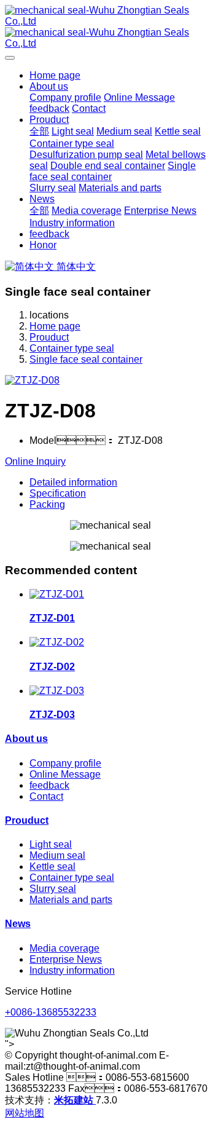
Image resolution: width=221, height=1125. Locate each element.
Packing (47, 504)
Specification (57, 493)
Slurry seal (52, 888)
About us (26, 738)
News (18, 923)
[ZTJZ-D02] (56, 642)
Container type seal (71, 348)
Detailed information (73, 482)
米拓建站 (75, 1100)
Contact (46, 796)
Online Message (65, 774)
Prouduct (49, 337)
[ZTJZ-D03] (56, 690)
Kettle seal (52, 866)
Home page (54, 75)
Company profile (65, 763)
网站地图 (24, 1113)
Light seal (50, 844)
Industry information (72, 970)
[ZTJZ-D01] (56, 594)
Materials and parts (70, 899)
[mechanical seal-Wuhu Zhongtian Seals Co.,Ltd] (110, 27)
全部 (39, 131)
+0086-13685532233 (50, 1012)
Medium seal (57, 855)
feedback (49, 785)
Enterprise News (65, 959)
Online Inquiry (35, 461)
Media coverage (64, 948)
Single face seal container (85, 359)
